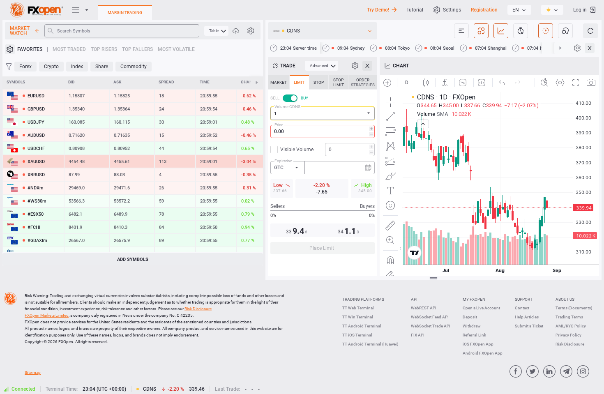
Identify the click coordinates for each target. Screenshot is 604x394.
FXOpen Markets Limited (47, 315)
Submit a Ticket (529, 326)
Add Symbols (132, 259)
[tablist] (322, 167)
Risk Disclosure (570, 344)
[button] (369, 113)
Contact (522, 308)
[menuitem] (216, 31)
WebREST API (423, 308)
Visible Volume (297, 149)
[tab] (278, 82)
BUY (304, 98)
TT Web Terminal (358, 308)
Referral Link (474, 335)
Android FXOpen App (483, 353)
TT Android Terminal (361, 326)
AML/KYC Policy (571, 326)
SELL (274, 98)
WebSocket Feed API (430, 317)
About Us (565, 299)
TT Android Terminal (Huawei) (370, 344)
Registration (484, 10)
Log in (580, 10)
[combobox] (322, 113)
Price (278, 124)
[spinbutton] (322, 131)
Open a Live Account (481, 308)
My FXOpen (474, 299)
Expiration (283, 161)
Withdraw (471, 326)
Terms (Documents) (574, 308)
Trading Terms (569, 317)
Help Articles (527, 317)
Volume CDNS (287, 106)
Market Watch (20, 30)
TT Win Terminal (357, 317)
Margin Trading (125, 12)
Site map (33, 372)
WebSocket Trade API (430, 326)
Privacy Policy (568, 335)
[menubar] (216, 31)
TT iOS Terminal (357, 335)
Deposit (470, 317)
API (414, 299)
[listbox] (519, 10)
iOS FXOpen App (478, 344)
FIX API (417, 335)
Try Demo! (378, 10)
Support (524, 299)
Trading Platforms (363, 299)
